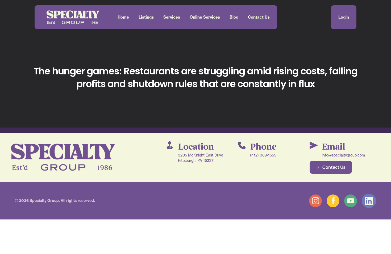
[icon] (315, 200)
